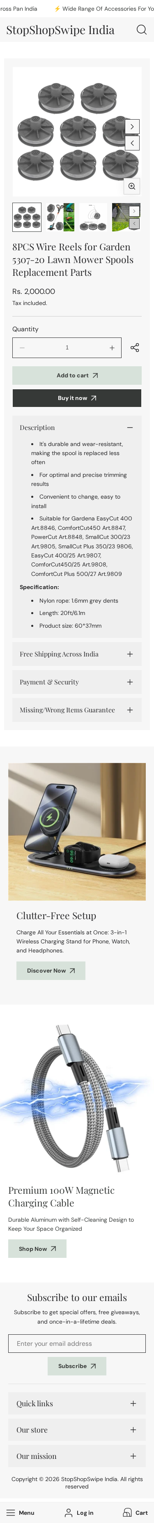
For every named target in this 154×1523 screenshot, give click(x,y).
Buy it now (72, 398)
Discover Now (46, 970)
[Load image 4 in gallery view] (126, 217)
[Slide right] (132, 126)
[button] (134, 1512)
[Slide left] (132, 143)
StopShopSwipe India (89, 1479)
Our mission (36, 1456)
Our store (32, 1430)
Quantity (25, 329)
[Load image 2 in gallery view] (60, 217)
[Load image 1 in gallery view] (26, 217)
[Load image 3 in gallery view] (93, 217)
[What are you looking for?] (142, 29)
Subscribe (72, 1366)
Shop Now (33, 1249)
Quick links (34, 1403)
